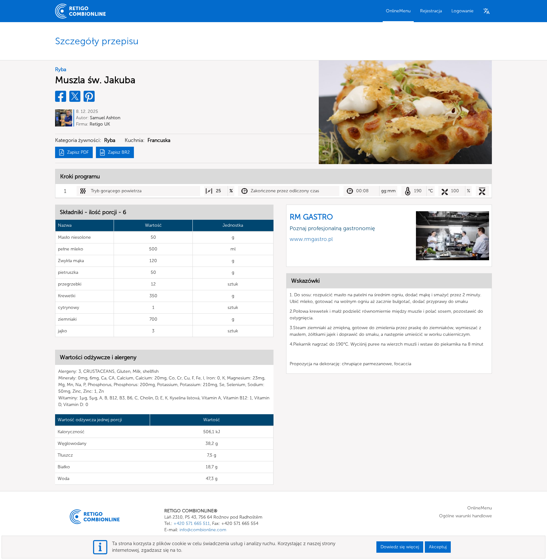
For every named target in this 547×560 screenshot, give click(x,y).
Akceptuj (438, 547)
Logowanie (462, 11)
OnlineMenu (398, 11)
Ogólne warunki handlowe (465, 516)
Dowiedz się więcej (399, 547)
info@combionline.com (202, 529)
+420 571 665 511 (191, 523)
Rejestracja (431, 11)
